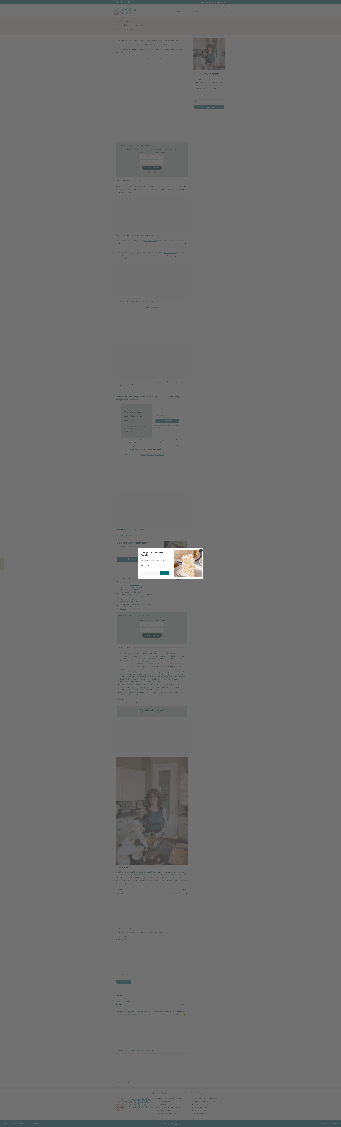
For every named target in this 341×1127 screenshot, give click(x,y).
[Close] (201, 550)
